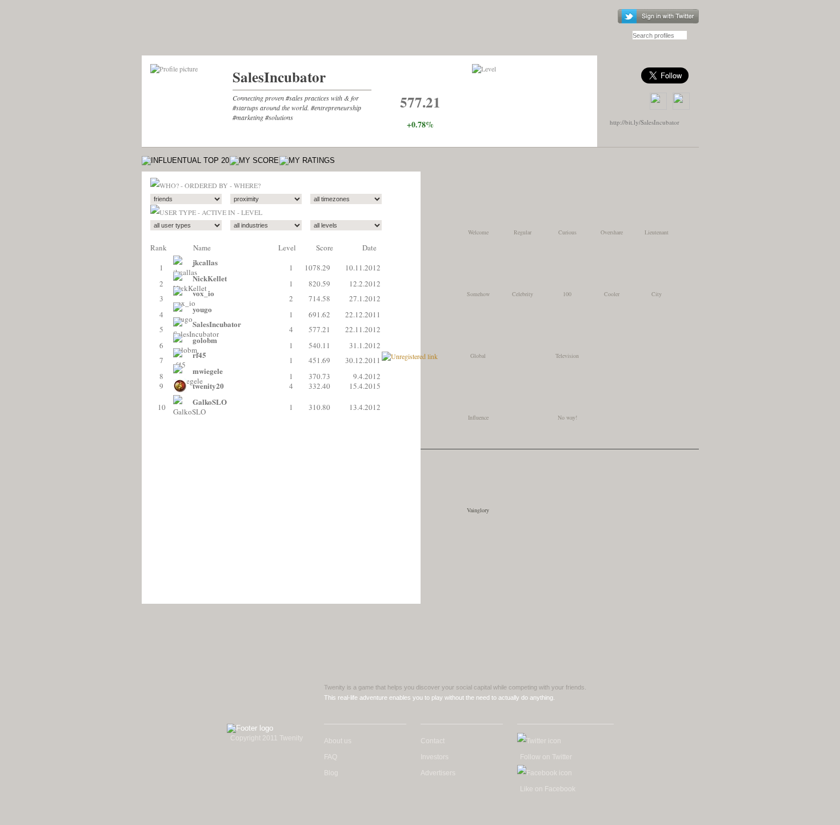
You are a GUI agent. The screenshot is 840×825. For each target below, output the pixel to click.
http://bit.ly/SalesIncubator (644, 122)
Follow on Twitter (546, 757)
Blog (331, 773)
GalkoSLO (210, 401)
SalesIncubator (279, 76)
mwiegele (208, 370)
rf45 (199, 354)
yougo (202, 309)
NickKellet (210, 278)
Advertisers (438, 773)
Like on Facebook (547, 789)
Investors (435, 757)
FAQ (330, 757)
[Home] (206, 33)
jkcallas (205, 262)
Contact (433, 741)
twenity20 (208, 385)
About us (337, 741)
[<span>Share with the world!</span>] (681, 101)
